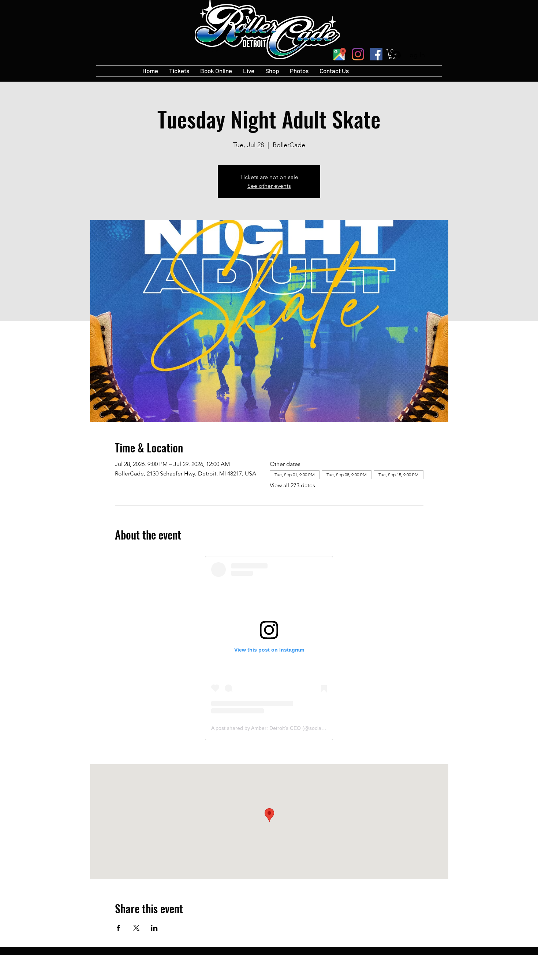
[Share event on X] (136, 928)
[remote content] (269, 648)
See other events (269, 185)
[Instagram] (358, 54)
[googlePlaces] (339, 54)
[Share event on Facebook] (118, 928)
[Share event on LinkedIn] (154, 928)
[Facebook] (376, 54)
